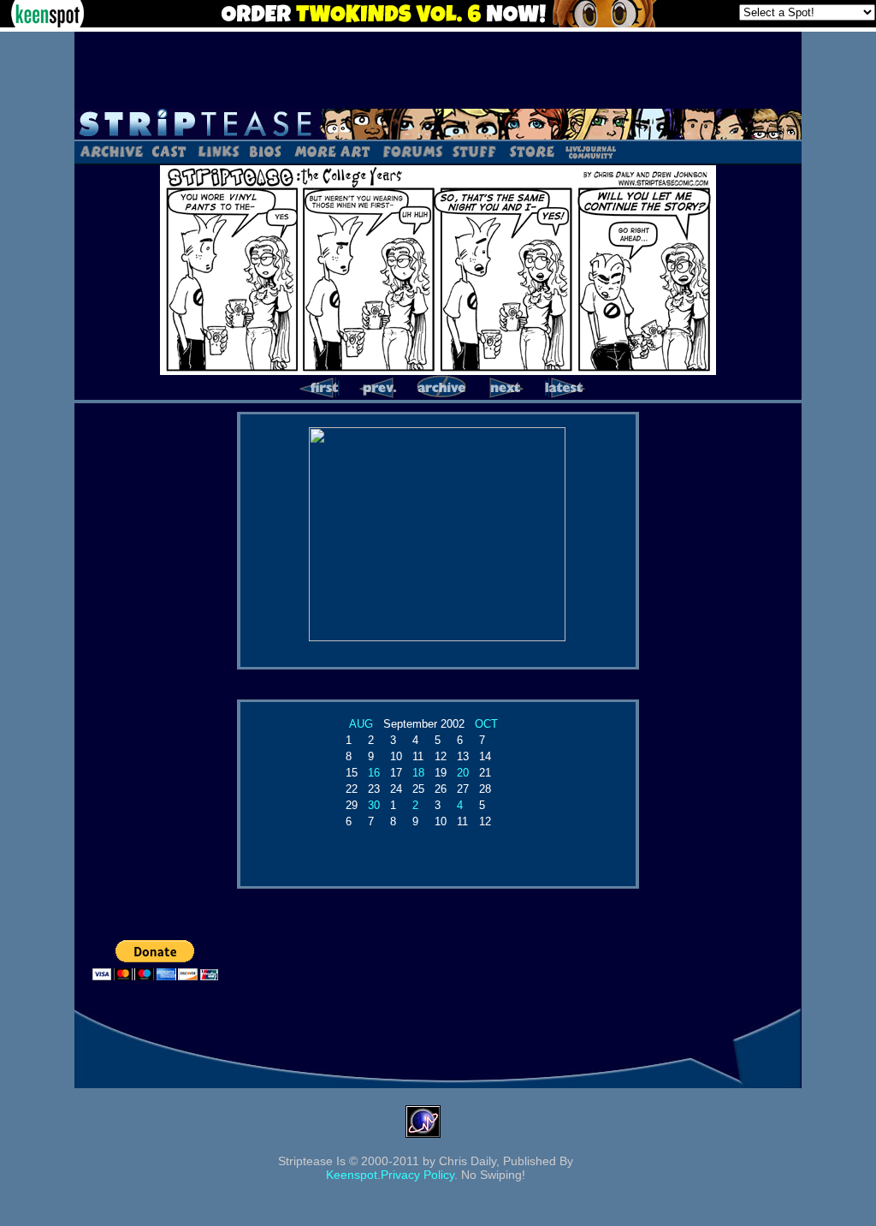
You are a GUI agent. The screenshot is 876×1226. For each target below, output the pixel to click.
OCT (486, 723)
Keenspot (351, 1174)
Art (332, 150)
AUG (361, 723)
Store (530, 150)
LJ (590, 150)
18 (418, 772)
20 (463, 772)
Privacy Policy (417, 1174)
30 (374, 805)
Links (218, 150)
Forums (412, 150)
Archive (111, 150)
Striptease (438, 124)
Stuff (474, 150)
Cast (170, 150)
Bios (265, 150)
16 (374, 772)
